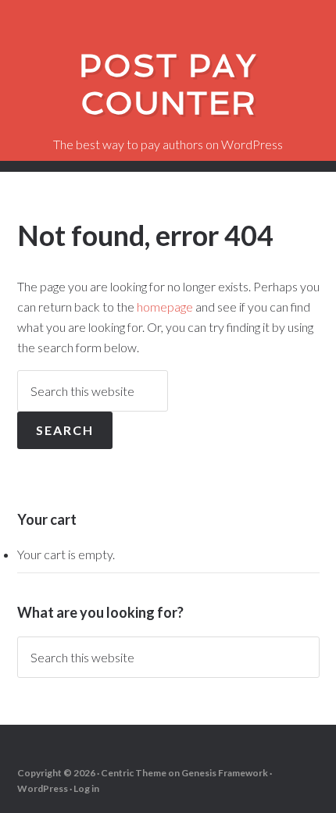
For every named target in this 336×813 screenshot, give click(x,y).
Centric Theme (133, 773)
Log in (86, 788)
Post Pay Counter (168, 84)
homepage (165, 306)
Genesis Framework (224, 773)
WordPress (42, 788)
